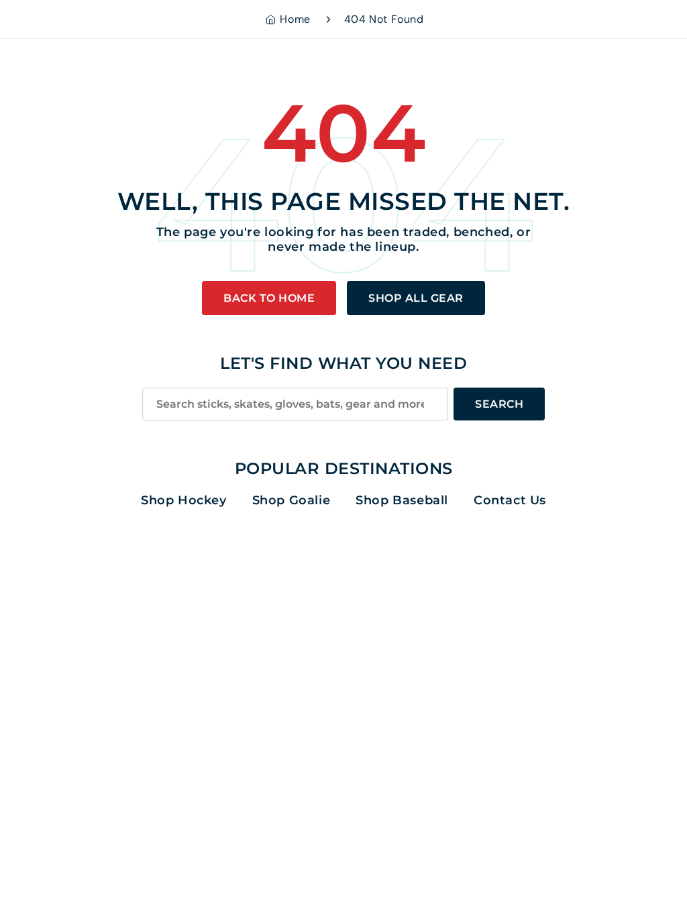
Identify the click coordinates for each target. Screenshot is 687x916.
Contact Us (510, 500)
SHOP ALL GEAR (416, 298)
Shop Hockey (184, 500)
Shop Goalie (291, 500)
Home (295, 19)
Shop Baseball (402, 500)
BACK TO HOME (269, 298)
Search (499, 404)
